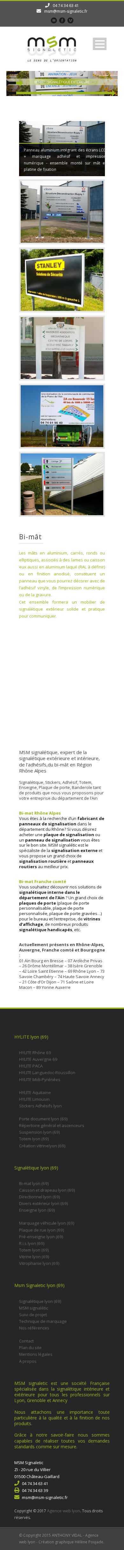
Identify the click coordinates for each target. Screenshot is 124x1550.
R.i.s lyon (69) (32, 1243)
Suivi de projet (33, 1314)
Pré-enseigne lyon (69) (41, 1236)
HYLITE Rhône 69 (35, 1052)
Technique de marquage (43, 1321)
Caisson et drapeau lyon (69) (47, 1190)
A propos (28, 1361)
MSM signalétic (33, 1308)
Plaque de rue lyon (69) (41, 1230)
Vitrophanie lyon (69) (39, 1263)
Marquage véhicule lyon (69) (46, 1223)
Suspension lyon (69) (39, 1132)
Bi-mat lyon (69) (34, 1183)
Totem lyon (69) (34, 1139)
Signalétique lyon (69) (40, 1301)
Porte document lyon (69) (43, 1119)
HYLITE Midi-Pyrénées (39, 1079)
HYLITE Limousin (34, 1099)
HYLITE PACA (31, 1066)
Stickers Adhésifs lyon (40, 1106)
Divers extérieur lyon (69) (43, 1203)
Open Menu (100, 44)
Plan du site (30, 1347)
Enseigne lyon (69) (37, 1210)
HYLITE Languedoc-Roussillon (47, 1072)
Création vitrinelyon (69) (42, 1146)
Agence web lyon (63, 1511)
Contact (26, 1341)
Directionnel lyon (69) (39, 1197)
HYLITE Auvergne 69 (38, 1059)
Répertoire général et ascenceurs (51, 1125)
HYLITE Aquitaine (35, 1092)
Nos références (34, 1328)
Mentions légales (35, 1354)
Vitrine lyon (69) (34, 1256)
